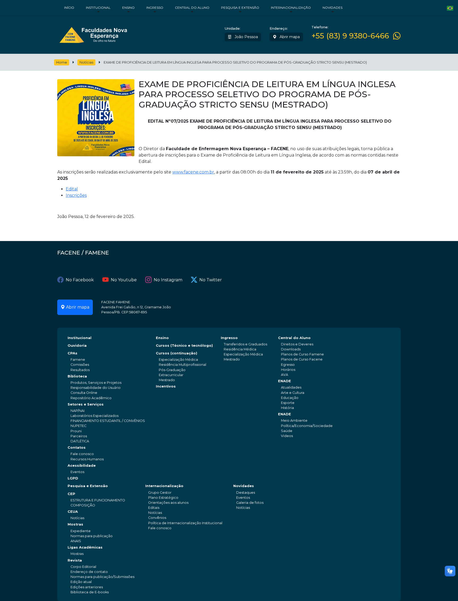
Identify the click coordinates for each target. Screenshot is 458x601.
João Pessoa (246, 36)
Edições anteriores (87, 587)
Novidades (332, 8)
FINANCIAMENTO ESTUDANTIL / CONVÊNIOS (108, 421)
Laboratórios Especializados (94, 416)
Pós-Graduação (172, 370)
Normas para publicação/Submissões (102, 577)
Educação (289, 398)
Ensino (128, 8)
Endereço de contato (89, 572)
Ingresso (154, 8)
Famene (78, 360)
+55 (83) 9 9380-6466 (350, 36)
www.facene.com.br (193, 172)
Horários (288, 370)
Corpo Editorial (83, 567)
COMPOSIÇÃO (83, 505)
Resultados (80, 370)
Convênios (157, 518)
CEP (71, 494)
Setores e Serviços (86, 404)
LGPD (73, 478)
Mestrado (167, 380)
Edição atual (81, 582)
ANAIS (76, 541)
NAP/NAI (78, 411)
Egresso (288, 365)
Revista (75, 560)
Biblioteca (77, 376)
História (287, 408)
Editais (153, 508)
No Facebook (80, 279)
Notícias (86, 62)
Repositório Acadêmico (91, 398)
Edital (72, 189)
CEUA (73, 512)
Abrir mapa (289, 36)
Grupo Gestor (159, 493)
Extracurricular (171, 375)
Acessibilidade (82, 466)
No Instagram (168, 279)
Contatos (77, 447)
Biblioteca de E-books (90, 592)
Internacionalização (291, 8)
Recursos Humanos (87, 459)
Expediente (81, 531)
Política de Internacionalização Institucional (185, 523)
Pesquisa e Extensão (240, 8)
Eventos (77, 472)
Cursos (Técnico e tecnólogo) (184, 346)
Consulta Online (84, 393)
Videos (287, 436)
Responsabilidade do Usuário (96, 388)
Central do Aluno (192, 8)
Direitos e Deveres (297, 344)
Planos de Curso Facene (302, 359)
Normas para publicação (92, 536)
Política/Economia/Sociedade (307, 426)
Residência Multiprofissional (182, 365)
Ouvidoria (77, 346)
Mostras (75, 524)
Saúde (286, 431)
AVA (284, 375)
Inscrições (76, 195)
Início (69, 8)
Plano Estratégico (163, 498)
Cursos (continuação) (176, 353)
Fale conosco (82, 454)
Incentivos (166, 386)
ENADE (284, 381)
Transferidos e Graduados (245, 344)
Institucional (98, 8)
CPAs (72, 353)
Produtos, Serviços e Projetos (96, 383)
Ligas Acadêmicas (85, 547)
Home (61, 62)
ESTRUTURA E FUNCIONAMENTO (98, 500)
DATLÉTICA (80, 441)
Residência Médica (240, 349)
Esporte (287, 403)
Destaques (245, 493)
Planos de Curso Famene (302, 354)
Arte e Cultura (292, 393)
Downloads (291, 349)
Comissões (80, 365)
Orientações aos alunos (168, 503)
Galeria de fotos (249, 503)
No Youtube (124, 279)
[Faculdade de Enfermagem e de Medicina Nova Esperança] (93, 33)
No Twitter (210, 279)
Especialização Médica (178, 360)
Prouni (76, 431)
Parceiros (79, 436)
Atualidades (291, 387)
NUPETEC (78, 426)
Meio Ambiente (294, 420)
